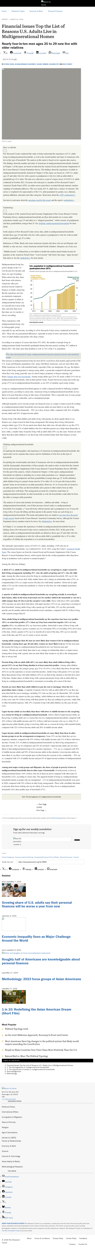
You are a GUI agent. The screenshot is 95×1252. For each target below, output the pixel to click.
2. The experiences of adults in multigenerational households (31, 1069)
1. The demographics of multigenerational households (28, 1067)
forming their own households (19, 376)
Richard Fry (54, 64)
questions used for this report (39, 200)
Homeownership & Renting (24, 857)
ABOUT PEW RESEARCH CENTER (13, 1223)
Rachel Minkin (42, 64)
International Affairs (10, 1112)
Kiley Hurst (67, 64)
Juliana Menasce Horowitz (25, 64)
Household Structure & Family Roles (46, 857)
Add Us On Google (10, 59)
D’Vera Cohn (9, 64)
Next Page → (41, 810)
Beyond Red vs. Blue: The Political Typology (26, 1056)
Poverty (76, 857)
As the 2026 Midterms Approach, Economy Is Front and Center (36, 1035)
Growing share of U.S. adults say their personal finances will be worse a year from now (37, 904)
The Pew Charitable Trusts (10, 1231)
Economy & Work (9, 1146)
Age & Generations (9, 1132)
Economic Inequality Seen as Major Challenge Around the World (36, 938)
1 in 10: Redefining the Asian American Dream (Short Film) (36, 1011)
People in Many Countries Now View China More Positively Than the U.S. (41, 1049)
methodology (69, 200)
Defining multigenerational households (54, 223)
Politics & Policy (8, 1106)
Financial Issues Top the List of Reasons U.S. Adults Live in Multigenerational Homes (40, 1065)
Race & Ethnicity (9, 1122)
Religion (5, 1127)
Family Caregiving (8, 857)
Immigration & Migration (12, 1117)
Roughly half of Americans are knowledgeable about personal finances (41, 961)
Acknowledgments (14, 1071)
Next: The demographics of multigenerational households (41, 797)
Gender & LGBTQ (9, 1137)
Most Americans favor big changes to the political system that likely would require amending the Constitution (42, 1043)
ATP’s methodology (67, 195)
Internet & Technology (11, 1156)
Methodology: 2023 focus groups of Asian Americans (41, 979)
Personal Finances (66, 857)
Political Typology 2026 (16, 1028)
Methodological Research (12, 1166)
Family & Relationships (11, 1141)
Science (5, 1151)
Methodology (47, 521)
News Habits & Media (11, 1161)
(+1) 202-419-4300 (9, 1099)
